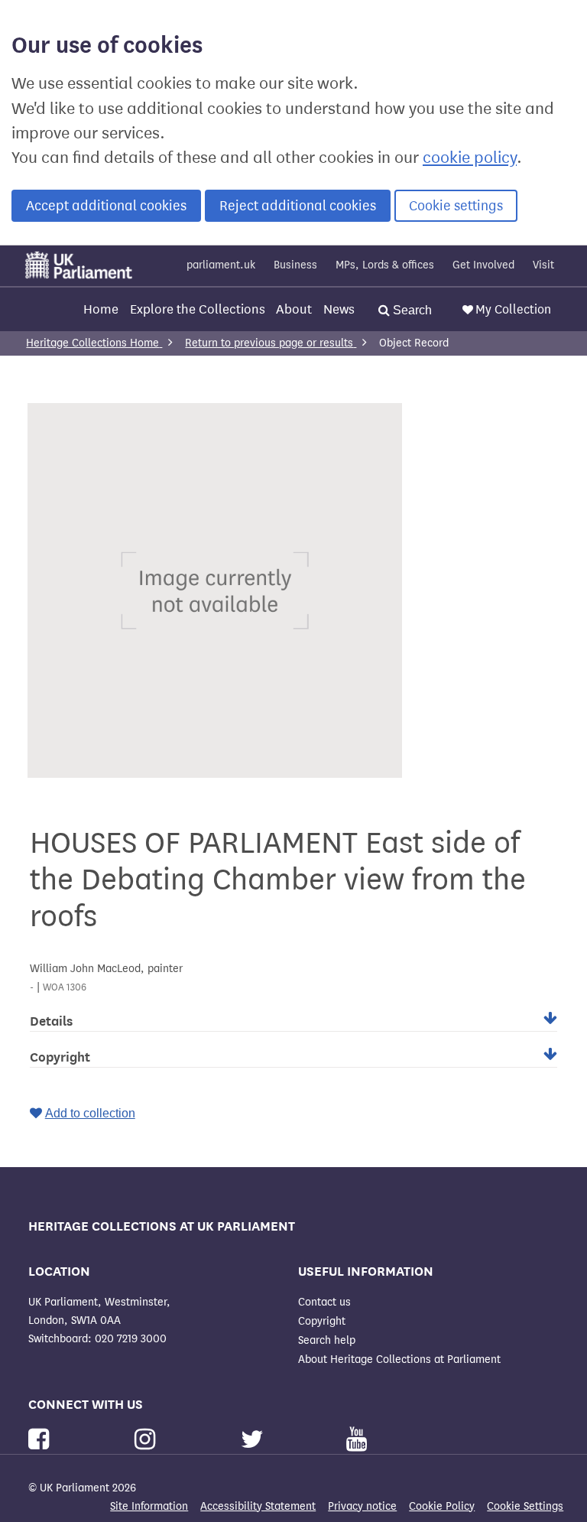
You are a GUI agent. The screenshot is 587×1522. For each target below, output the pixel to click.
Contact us (324, 1302)
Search (411, 310)
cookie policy (470, 157)
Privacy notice (362, 1506)
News (339, 309)
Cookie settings (456, 205)
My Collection (513, 309)
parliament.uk (220, 265)
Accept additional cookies (106, 205)
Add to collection (90, 1113)
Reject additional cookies (297, 205)
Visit (543, 265)
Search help (326, 1340)
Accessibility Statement (258, 1506)
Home (100, 309)
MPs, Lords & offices (385, 265)
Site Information (149, 1506)
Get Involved (483, 265)
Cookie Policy (442, 1506)
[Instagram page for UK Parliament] (148, 1439)
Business (295, 265)
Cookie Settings (525, 1506)
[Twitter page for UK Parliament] (255, 1439)
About (294, 309)
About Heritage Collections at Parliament (399, 1359)
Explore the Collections (197, 309)
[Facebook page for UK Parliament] (41, 1439)
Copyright (321, 1321)
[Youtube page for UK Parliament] (356, 1439)
